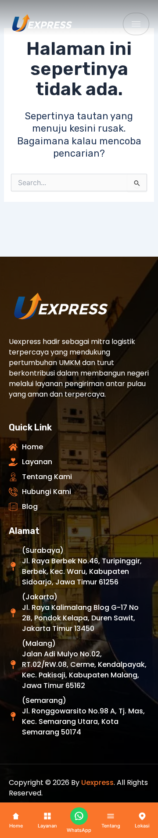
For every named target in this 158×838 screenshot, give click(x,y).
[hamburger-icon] (136, 24)
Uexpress (97, 782)
